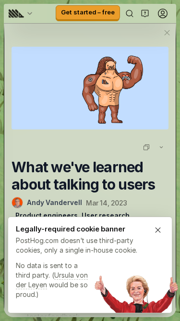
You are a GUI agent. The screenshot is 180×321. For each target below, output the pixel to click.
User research (106, 215)
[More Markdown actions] (161, 147)
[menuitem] (22, 13)
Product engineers (46, 215)
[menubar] (22, 13)
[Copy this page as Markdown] (146, 147)
